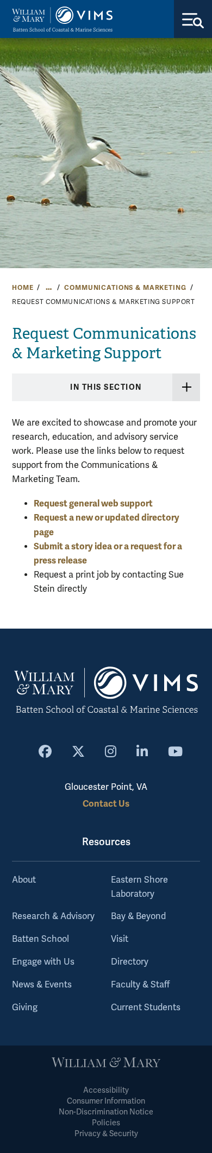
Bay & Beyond (138, 916)
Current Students (145, 1007)
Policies (106, 1122)
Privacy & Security (106, 1133)
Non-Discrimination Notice (106, 1112)
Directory (129, 961)
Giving (25, 1007)
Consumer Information (106, 1101)
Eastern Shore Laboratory (139, 887)
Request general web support (93, 503)
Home (22, 287)
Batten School (40, 939)
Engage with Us (43, 961)
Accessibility (106, 1090)
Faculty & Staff (140, 984)
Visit (119, 939)
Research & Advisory (53, 916)
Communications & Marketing (125, 287)
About (24, 880)
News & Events (42, 984)
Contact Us (106, 803)
